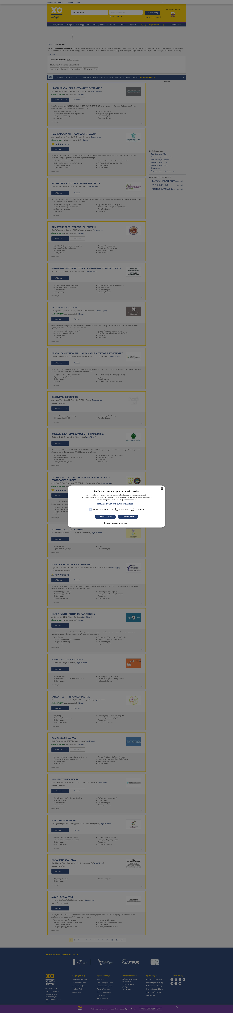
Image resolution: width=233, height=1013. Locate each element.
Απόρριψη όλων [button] (105, 517)
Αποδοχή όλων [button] (127, 517)
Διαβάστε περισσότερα (128, 500)
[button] (116, 504)
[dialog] (116, 506)
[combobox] (162, 488)
